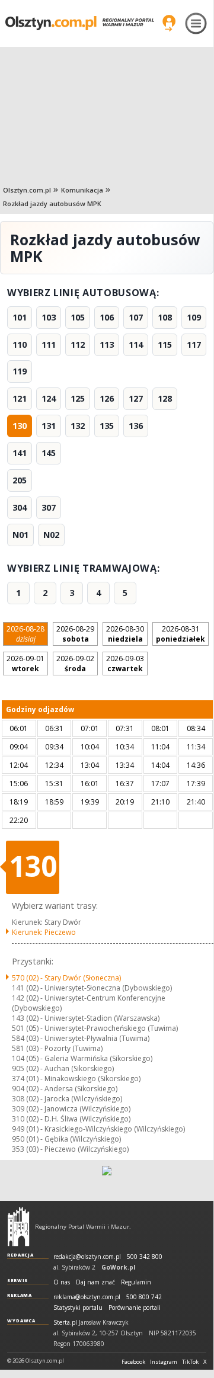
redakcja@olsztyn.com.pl (87, 1257)
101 (19, 317)
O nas (61, 1282)
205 (19, 480)
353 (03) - (70, 1149)
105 (78, 317)
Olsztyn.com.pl (27, 189)
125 (78, 398)
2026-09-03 (125, 663)
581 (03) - (57, 1048)
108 (165, 317)
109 (194, 317)
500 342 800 (144, 1257)
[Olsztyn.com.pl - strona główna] (18, 1226)
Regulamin (136, 1282)
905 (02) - (63, 1068)
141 (19, 453)
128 (165, 398)
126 (107, 398)
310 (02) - (71, 1119)
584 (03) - (80, 1038)
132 (78, 425)
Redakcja (20, 1255)
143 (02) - (85, 1018)
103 (48, 317)
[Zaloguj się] (169, 23)
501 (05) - (95, 1028)
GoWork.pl (118, 1267)
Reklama (19, 1295)
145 (48, 453)
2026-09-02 (75, 663)
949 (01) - (98, 1129)
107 (136, 317)
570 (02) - (66, 978)
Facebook (133, 1362)
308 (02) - (67, 1099)
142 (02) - (88, 1003)
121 (19, 398)
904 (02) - (64, 1089)
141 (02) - (92, 988)
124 (48, 398)
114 (136, 344)
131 (48, 425)
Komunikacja (82, 189)
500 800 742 (144, 1297)
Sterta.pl (65, 1322)
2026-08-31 (180, 634)
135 (107, 425)
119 (19, 371)
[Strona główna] (79, 23)
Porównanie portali (134, 1308)
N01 (20, 534)
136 (136, 425)
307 (48, 507)
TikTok (190, 1362)
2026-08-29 (75, 634)
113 (107, 344)
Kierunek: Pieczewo (44, 932)
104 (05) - (82, 1058)
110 (19, 344)
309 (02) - (71, 1109)
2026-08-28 (25, 634)
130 (19, 425)
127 (136, 398)
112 (78, 344)
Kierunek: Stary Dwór (46, 922)
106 (107, 317)
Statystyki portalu (78, 1308)
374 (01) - (76, 1078)
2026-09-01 (25, 663)
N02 (51, 534)
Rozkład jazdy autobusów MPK (52, 203)
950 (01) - (66, 1139)
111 (48, 344)
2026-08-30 (125, 634)
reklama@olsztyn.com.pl (86, 1297)
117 (194, 344)
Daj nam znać (95, 1282)
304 (19, 507)
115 (165, 344)
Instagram (163, 1362)
